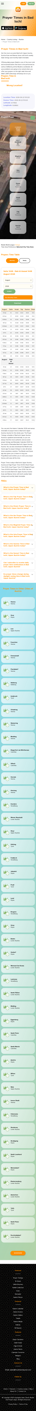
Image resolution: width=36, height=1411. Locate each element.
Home (3, 39)
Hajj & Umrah (18, 1346)
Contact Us (22, 1391)
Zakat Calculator (18, 1339)
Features (12, 1389)
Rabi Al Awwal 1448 (23, 271)
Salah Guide (18, 1343)
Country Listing (12, 39)
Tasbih (18, 1318)
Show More (18, 1253)
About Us (13, 1391)
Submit (9, 291)
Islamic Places (18, 1297)
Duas (18, 1291)
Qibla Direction (18, 1284)
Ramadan (18, 1294)
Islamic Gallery (18, 1315)
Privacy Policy (12, 1404)
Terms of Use (23, 1404)
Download (17, 303)
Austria (21, 39)
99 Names (18, 1328)
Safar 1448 (8, 271)
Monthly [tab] (12, 260)
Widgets (18, 1355)
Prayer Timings (18, 1278)
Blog (18, 1359)
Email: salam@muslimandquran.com (18, 1370)
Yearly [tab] (24, 260)
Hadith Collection (18, 1287)
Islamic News (18, 1349)
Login (23, 3)
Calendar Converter (18, 1352)
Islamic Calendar (18, 1308)
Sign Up (31, 3)
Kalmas (18, 1325)
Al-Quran (18, 1281)
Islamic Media (18, 1321)
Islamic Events (18, 1312)
